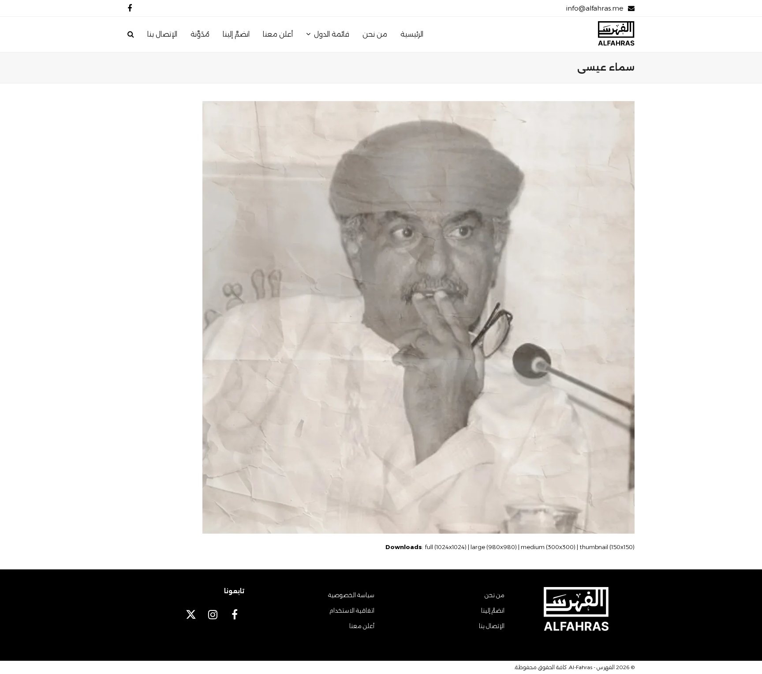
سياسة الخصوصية (351, 595)
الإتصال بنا (491, 625)
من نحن (494, 595)
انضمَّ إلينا (492, 610)
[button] (131, 34)
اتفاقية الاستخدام (351, 610)
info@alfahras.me (595, 8)
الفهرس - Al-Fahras (592, 667)
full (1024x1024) (446, 546)
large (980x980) (494, 546)
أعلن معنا (361, 625)
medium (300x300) (548, 546)
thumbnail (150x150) (607, 546)
